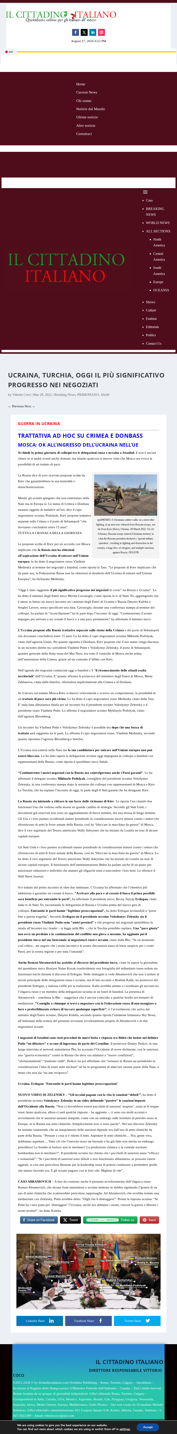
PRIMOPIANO (88, 395)
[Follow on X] (84, 32)
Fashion (151, 318)
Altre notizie (85, 126)
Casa (149, 200)
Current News (86, 92)
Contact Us (153, 343)
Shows (150, 302)
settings (125, 1429)
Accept (148, 1427)
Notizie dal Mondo (90, 109)
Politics (151, 335)
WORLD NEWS (158, 223)
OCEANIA (161, 290)
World (105, 395)
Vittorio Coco (21, 395)
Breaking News (65, 395)
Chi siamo (84, 101)
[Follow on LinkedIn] (92, 32)
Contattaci (84, 134)
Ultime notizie (87, 117)
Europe (158, 282)
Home (80, 84)
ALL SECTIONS (158, 231)
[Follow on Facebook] (75, 32)
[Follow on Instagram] (101, 32)
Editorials (152, 327)
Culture (151, 310)
